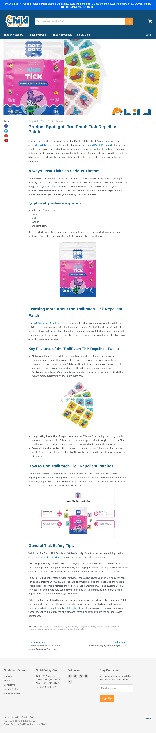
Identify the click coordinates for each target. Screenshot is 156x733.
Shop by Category (14, 34)
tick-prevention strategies (48, 557)
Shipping (8, 676)
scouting (42, 629)
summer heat (72, 629)
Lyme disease (48, 186)
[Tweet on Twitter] (6, 131)
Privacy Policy (11, 689)
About (24, 717)
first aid (53, 626)
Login (148, 34)
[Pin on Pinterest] (6, 140)
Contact (33, 717)
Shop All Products (62, 34)
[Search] (129, 21)
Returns (7, 680)
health (61, 626)
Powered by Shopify (39, 724)
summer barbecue (56, 629)
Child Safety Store (75, 607)
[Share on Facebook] (6, 126)
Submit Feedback (12, 693)
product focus (103, 626)
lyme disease (71, 626)
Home (6, 717)
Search (15, 717)
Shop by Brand (38, 34)
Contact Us (9, 684)
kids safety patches (45, 145)
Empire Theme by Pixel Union (16, 724)
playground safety (87, 626)
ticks (82, 629)
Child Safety (42, 626)
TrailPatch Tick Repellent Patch (49, 323)
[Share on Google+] (6, 135)
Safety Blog (83, 34)
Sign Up (107, 698)
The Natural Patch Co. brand (96, 145)
